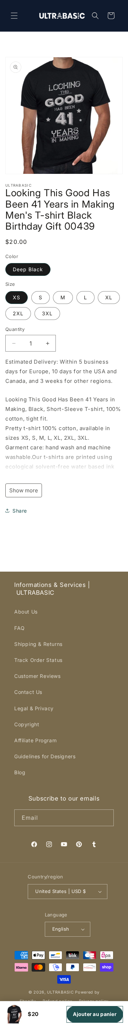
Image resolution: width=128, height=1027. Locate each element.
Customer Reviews (37, 676)
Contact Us (28, 692)
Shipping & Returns (38, 644)
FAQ (19, 628)
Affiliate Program (35, 740)
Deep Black (28, 269)
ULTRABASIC (60, 992)
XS (16, 297)
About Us (26, 612)
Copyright (26, 724)
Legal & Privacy (34, 708)
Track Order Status (38, 660)
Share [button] (19, 511)
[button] (14, 15)
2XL (18, 313)
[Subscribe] (105, 817)
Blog (19, 772)
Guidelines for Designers (44, 756)
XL (108, 297)
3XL (47, 313)
